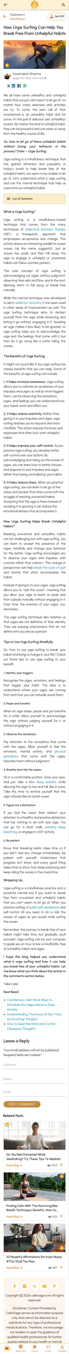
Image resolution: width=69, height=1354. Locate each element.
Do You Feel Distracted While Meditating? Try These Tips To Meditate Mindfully (34, 1157)
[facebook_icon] (19, 86)
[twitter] (34, 1286)
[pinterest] (54, 1286)
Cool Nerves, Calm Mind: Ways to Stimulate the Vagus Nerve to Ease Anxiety (31, 1004)
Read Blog (14, 1165)
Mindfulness (17, 19)
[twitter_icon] (8, 86)
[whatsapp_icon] (24, 86)
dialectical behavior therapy (45, 229)
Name (8, 1079)
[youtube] (44, 1286)
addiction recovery (28, 303)
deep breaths (46, 782)
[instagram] (24, 1286)
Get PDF (59, 16)
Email (8, 1092)
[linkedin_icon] (13, 86)
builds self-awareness (44, 907)
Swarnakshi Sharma (27, 74)
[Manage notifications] (61, 1346)
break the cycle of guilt (49, 568)
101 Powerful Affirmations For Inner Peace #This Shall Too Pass (34, 1259)
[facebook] (14, 1286)
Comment (11, 1064)
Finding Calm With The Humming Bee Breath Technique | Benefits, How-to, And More (32, 1208)
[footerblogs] (7, 1349)
